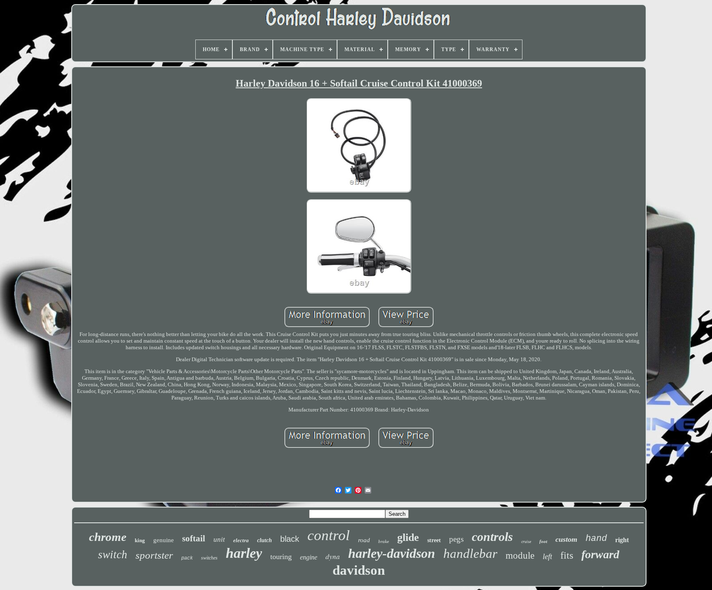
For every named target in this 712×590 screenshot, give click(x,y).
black (289, 538)
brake (383, 541)
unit (219, 539)
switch (112, 554)
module (520, 555)
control (328, 535)
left (547, 556)
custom (566, 539)
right (622, 539)
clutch (264, 540)
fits (566, 555)
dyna (333, 556)
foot (543, 541)
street (434, 540)
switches (209, 558)
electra (241, 540)
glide (408, 537)
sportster (154, 555)
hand (596, 539)
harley (244, 553)
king (140, 540)
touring (281, 556)
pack (187, 558)
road (364, 540)
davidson (359, 570)
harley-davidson (391, 553)
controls (492, 536)
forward (600, 554)
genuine (163, 540)
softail (193, 538)
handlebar (470, 553)
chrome (107, 536)
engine (308, 557)
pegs (456, 539)
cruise (526, 541)
